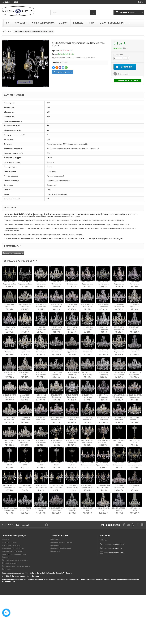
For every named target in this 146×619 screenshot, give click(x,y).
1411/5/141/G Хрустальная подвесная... (41, 352)
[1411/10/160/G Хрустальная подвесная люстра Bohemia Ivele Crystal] (56, 386)
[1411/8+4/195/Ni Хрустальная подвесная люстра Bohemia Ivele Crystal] (72, 386)
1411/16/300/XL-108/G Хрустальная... (135, 510)
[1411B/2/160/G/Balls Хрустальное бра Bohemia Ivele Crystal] (87, 454)
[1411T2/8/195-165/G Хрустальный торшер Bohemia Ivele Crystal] (56, 454)
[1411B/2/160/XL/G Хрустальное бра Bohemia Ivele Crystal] (134, 454)
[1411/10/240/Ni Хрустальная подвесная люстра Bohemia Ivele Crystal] (87, 386)
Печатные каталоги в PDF (12, 551)
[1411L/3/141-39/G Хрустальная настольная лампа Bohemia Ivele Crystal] (72, 432)
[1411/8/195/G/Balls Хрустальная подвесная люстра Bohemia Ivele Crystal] (103, 273)
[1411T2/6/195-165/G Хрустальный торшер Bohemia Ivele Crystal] (41, 454)
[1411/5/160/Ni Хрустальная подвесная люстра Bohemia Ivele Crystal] (134, 273)
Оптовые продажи (9, 563)
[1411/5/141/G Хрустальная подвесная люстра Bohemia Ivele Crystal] (41, 341)
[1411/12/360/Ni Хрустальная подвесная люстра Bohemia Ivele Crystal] (25, 500)
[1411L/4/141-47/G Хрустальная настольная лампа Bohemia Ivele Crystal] (103, 432)
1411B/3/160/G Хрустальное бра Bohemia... (72, 487)
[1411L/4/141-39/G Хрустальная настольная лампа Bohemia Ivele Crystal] (87, 432)
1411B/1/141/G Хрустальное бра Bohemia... (25, 487)
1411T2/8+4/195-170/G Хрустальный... (72, 465)
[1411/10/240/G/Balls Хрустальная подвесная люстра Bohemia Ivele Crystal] (72, 409)
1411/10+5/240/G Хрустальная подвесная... (72, 307)
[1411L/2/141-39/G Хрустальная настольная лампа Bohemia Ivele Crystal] (56, 432)
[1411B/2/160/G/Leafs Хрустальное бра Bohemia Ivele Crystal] (103, 454)
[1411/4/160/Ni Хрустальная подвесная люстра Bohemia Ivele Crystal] (72, 319)
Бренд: (55, 54)
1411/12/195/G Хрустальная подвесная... (134, 420)
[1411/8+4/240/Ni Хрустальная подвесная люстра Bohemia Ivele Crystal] (103, 386)
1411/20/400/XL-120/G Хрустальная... (25, 374)
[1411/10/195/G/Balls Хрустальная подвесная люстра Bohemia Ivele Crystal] (119, 386)
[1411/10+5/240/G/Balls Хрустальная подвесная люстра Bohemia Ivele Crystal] (134, 386)
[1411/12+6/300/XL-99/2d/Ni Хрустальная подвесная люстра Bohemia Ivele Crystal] (119, 500)
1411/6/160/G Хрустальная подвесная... (119, 329)
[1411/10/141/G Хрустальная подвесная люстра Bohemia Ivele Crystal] (25, 319)
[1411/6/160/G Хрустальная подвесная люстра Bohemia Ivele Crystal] (119, 319)
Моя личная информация (60, 548)
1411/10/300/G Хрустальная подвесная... (40, 442)
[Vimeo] (137, 524)
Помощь (5, 557)
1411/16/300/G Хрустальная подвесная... (9, 442)
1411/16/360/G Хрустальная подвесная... (25, 397)
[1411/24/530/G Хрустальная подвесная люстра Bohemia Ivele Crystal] (119, 477)
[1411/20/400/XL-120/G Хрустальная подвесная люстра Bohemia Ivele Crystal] (25, 364)
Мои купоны (55, 551)
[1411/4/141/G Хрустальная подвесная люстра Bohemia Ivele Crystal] (87, 319)
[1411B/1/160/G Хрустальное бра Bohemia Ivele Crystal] (41, 477)
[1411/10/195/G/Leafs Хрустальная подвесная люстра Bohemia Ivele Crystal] (56, 409)
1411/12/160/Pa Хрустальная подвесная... (119, 374)
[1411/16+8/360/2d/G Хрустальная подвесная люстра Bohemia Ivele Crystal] (25, 432)
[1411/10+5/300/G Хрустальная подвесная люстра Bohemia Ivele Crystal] (25, 296)
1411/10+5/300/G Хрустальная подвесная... (25, 307)
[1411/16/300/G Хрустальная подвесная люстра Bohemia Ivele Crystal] (9, 432)
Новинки (5, 539)
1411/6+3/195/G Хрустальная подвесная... (9, 352)
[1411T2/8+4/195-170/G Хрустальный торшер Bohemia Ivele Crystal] (72, 454)
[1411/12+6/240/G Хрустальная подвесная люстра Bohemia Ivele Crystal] (103, 409)
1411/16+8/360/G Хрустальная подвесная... (9, 397)
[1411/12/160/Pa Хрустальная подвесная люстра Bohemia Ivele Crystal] (119, 364)
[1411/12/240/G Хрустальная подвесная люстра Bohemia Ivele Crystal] (41, 364)
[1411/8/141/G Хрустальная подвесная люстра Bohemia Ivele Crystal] (25, 341)
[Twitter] (128, 524)
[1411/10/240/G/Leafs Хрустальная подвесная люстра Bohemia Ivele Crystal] (119, 409)
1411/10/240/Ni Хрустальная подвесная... (87, 397)
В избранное (123, 74)
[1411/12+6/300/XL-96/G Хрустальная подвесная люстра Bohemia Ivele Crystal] (103, 500)
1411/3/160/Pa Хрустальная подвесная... (56, 329)
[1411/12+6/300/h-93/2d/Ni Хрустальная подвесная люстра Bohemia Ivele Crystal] (72, 500)
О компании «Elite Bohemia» (13, 548)
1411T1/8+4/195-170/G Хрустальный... (25, 465)
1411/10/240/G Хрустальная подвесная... (56, 307)
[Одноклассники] (56, 67)
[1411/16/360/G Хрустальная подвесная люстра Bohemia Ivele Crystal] (25, 386)
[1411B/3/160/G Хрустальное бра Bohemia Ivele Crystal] (72, 477)
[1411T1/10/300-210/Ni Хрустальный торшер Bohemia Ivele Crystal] (119, 432)
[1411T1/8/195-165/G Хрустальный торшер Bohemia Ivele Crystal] (9, 454)
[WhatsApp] (66, 67)
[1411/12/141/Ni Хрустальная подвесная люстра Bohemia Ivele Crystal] (103, 364)
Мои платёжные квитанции (61, 542)
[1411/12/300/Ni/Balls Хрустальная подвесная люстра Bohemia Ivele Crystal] (9, 500)
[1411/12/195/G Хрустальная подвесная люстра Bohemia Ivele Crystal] (134, 409)
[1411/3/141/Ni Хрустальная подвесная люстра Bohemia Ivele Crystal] (41, 319)
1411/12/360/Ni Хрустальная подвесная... (25, 510)
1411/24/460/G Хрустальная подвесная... (40, 397)
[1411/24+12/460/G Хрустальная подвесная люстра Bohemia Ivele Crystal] (9, 409)
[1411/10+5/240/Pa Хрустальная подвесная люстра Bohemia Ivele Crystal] (87, 296)
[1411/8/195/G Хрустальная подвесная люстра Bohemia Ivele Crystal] (56, 273)
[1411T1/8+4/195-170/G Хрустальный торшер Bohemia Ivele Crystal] (25, 454)
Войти (140, 2)
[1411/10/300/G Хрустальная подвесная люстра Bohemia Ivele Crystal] (41, 432)
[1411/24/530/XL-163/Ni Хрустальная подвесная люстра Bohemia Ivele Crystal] (134, 341)
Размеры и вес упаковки (63, 72)
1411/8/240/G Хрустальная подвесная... (88, 420)
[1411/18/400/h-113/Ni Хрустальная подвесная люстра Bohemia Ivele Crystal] (134, 319)
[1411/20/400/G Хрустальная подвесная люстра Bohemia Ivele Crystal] (72, 341)
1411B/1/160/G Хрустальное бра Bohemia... (40, 487)
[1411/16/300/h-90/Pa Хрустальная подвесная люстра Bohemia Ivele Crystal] (9, 364)
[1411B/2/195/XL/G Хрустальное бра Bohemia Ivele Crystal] (9, 477)
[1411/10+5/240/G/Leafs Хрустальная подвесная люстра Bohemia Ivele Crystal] (41, 409)
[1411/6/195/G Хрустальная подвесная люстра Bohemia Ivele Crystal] (41, 273)
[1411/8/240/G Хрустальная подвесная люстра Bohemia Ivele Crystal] (87, 409)
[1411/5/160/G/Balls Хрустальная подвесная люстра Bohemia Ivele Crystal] (72, 273)
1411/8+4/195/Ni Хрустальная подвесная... (72, 397)
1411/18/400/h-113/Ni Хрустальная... (134, 329)
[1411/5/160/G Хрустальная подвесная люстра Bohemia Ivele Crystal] (134, 296)
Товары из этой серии (127, 80)
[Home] (3, 31)
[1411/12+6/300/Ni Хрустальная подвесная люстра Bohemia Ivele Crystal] (134, 364)
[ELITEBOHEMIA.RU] (24, 11)
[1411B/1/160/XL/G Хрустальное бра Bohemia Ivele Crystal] (56, 477)
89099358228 (117, 548)
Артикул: (55, 51)
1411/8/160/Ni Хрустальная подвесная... (103, 329)
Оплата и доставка (9, 542)
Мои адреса (55, 545)
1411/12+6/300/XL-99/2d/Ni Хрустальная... (119, 510)
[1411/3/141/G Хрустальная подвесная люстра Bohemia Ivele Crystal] (119, 273)
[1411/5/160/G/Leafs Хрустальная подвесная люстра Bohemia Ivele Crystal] (87, 273)
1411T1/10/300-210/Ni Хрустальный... (119, 442)
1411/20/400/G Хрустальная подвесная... (72, 352)
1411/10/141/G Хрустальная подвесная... (25, 329)
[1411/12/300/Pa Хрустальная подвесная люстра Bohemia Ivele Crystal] (56, 364)
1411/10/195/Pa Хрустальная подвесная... (87, 374)
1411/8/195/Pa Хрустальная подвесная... (9, 329)
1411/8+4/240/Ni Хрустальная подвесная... (103, 397)
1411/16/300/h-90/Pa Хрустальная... (9, 374)
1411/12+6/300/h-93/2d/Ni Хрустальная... (72, 510)
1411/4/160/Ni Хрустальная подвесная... (72, 329)
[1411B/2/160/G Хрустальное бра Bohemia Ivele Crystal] (119, 454)
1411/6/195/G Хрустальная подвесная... (41, 284)
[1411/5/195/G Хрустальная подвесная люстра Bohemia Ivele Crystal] (87, 341)
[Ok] (46, 524)
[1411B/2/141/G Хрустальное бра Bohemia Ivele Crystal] (9, 273)
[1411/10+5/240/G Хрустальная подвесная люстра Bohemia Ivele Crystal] (72, 296)
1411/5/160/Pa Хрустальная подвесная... (103, 307)
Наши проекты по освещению (14, 554)
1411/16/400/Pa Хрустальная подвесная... (56, 352)
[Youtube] (133, 524)
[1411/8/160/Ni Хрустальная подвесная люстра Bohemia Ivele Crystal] (103, 319)
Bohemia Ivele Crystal (66, 54)
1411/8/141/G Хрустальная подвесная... (25, 352)
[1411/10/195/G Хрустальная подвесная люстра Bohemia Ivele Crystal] (41, 296)
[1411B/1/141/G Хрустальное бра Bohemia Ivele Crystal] (25, 477)
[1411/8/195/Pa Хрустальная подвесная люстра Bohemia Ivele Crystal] (9, 319)
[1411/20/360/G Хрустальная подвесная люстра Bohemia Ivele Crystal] (25, 409)
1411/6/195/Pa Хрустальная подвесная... (119, 307)
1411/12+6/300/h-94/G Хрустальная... (87, 510)
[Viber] (60, 67)
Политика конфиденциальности (15, 560)
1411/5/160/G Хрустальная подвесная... (134, 307)
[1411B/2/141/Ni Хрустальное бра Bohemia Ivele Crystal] (25, 273)
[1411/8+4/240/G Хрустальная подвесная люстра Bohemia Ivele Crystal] (9, 296)
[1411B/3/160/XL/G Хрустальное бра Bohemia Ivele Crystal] (87, 477)
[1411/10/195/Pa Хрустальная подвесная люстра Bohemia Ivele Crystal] (87, 364)
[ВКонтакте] (53, 67)
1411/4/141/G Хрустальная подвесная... (88, 329)
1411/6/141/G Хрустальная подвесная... (119, 352)
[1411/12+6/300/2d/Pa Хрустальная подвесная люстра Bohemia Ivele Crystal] (56, 500)
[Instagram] (142, 524)
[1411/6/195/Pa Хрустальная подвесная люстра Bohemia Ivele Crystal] (119, 296)
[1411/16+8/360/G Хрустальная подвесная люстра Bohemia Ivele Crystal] (9, 386)
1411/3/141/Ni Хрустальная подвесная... (41, 329)
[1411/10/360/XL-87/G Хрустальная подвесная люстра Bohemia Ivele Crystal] (134, 477)
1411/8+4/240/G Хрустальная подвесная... (9, 307)
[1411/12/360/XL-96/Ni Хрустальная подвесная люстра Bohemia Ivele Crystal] (41, 500)
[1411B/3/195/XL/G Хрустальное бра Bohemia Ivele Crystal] (103, 477)
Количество (118, 55)
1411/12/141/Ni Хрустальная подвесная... (103, 374)
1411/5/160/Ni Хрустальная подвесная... (135, 284)
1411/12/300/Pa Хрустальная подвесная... (56, 374)
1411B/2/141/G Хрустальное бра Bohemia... (9, 284)
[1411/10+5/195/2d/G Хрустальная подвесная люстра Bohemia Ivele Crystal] (72, 364)
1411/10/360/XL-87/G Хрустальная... (135, 487)
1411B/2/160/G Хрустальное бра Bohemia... (119, 465)
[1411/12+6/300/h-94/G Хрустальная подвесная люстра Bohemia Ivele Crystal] (87, 500)
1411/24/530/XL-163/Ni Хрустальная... (135, 352)
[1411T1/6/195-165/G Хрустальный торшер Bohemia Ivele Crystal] (134, 432)
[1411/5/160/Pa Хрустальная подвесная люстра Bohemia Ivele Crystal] (103, 296)
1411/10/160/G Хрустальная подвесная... (56, 397)
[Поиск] (93, 12)
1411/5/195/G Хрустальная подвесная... (88, 352)
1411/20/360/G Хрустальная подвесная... (25, 420)
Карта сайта (6, 569)
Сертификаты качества (11, 545)
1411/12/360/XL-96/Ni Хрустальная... (41, 510)
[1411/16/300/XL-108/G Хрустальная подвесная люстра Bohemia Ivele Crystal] (134, 500)
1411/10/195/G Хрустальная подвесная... (40, 307)
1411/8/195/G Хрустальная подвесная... (56, 284)
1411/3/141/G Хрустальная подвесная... (119, 284)
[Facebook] (124, 524)
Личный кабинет (59, 535)
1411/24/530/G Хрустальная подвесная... (119, 487)
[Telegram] (63, 67)
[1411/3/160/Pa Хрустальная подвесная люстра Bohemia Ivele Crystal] (56, 319)
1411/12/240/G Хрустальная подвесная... (40, 374)
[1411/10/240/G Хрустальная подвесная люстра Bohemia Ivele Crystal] (56, 296)
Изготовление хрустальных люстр (16, 566)
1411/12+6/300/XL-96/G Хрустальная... (103, 510)
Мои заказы (55, 539)
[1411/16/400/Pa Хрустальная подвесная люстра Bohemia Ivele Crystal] (56, 341)
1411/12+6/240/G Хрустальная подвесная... (103, 420)
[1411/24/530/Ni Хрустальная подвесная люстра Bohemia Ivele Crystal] (103, 341)
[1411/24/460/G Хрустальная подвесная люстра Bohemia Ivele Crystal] (41, 386)
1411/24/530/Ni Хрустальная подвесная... (103, 352)
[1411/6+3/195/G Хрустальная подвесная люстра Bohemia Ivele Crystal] (9, 341)
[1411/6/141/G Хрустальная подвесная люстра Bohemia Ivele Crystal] (119, 341)
